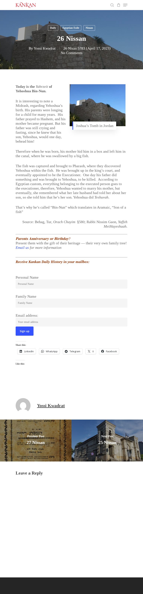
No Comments (71, 53)
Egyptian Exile (71, 27)
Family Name (26, 296)
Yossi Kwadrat (45, 48)
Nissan (89, 27)
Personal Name (27, 277)
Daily (53, 27)
